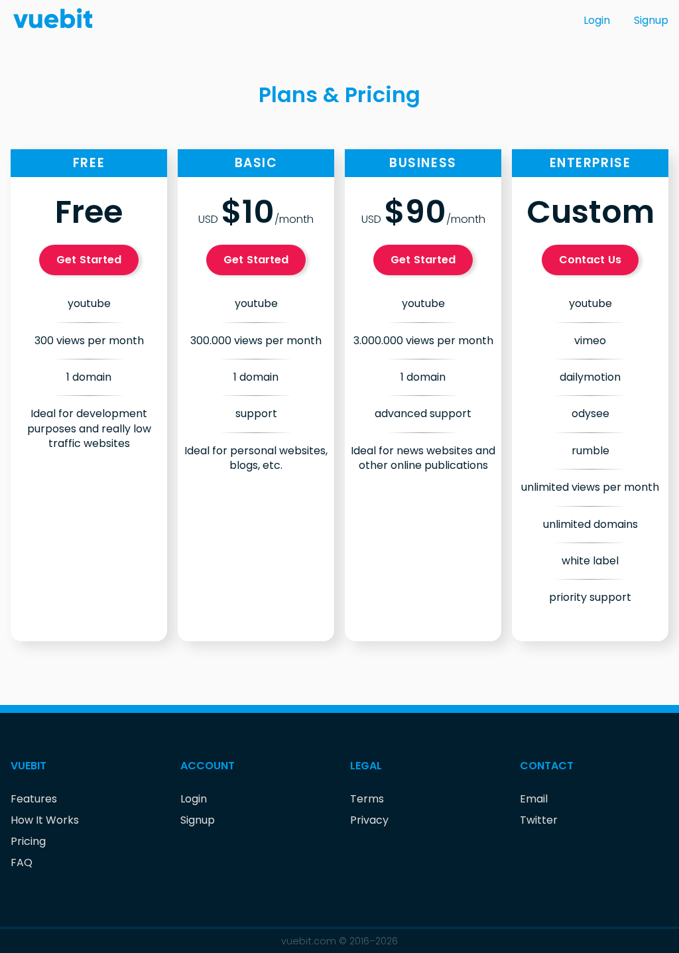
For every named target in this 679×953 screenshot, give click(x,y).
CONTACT (547, 765)
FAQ (21, 862)
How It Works (45, 820)
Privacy (369, 820)
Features (34, 798)
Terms (367, 798)
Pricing (28, 841)
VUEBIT (28, 765)
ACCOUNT (207, 765)
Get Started (89, 259)
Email (534, 798)
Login (597, 20)
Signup (651, 20)
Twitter (539, 820)
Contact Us (590, 259)
